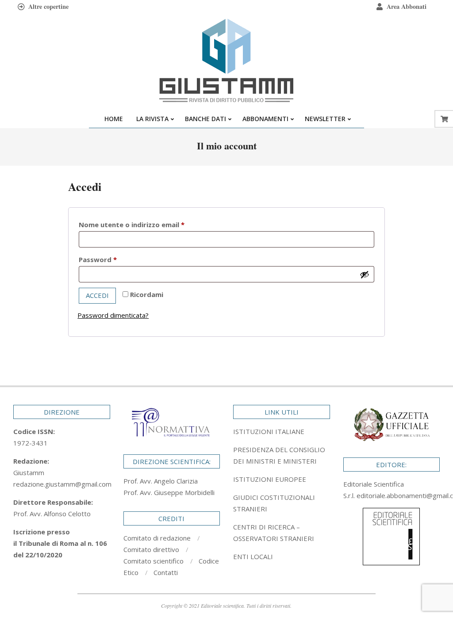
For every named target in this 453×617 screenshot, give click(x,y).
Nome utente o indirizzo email (147, 224)
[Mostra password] (364, 274)
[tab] (281, 455)
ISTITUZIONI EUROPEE (269, 479)
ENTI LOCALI (253, 556)
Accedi (97, 295)
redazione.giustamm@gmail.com (62, 484)
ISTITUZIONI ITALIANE (268, 431)
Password (113, 259)
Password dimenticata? (113, 315)
